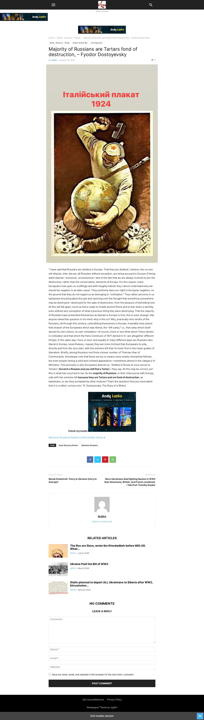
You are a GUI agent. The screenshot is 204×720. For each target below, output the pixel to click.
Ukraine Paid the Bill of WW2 (89, 564)
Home (51, 38)
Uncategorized (96, 43)
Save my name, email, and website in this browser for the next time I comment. (93, 674)
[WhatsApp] (112, 459)
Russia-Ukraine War (80, 43)
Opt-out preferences (93, 699)
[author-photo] (102, 512)
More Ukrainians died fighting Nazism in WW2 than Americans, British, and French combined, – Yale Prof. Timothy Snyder (129, 482)
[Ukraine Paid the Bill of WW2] (58, 569)
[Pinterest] (105, 459)
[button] (53, 5)
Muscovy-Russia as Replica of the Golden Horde (76, 437)
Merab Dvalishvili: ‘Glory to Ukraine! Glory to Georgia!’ (73, 480)
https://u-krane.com (102, 521)
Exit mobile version (102, 715)
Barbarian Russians (90, 445)
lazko (54, 60)
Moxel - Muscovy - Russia (68, 38)
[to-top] (200, 714)
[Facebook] (90, 459)
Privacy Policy (114, 699)
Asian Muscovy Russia (68, 445)
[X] (97, 459)
